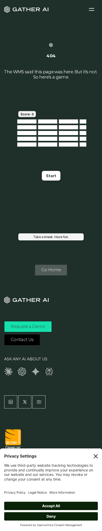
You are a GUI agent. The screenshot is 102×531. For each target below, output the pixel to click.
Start (51, 176)
